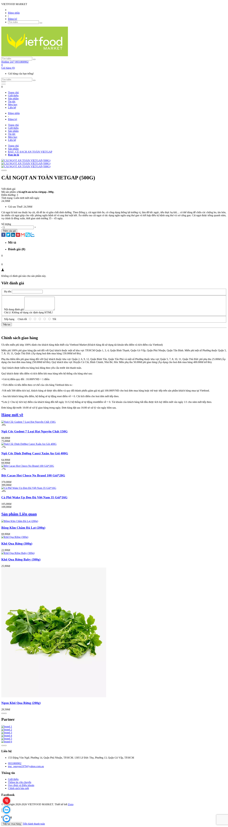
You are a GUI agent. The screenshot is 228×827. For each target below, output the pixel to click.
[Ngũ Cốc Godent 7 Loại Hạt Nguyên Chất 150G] (28, 421)
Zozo (70, 804)
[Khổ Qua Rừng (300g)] (14, 537)
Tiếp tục (7, 324)
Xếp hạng (9, 319)
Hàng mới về (12, 415)
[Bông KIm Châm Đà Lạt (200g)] (19, 521)
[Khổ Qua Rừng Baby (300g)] (18, 553)
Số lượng (6, 224)
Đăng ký (12, 18)
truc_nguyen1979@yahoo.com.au (26, 766)
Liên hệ (12, 107)
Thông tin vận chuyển (19, 782)
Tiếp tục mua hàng (12, 824)
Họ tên (7, 291)
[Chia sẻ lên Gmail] (23, 235)
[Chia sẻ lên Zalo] (32, 235)
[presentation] (2, 170)
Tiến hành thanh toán (34, 823)
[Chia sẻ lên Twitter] (8, 235)
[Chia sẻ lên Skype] (28, 235)
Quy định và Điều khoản (21, 785)
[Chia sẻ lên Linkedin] (13, 235)
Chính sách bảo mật (18, 788)
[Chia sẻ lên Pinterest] (18, 235)
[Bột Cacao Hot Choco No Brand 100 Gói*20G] (27, 465)
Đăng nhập (14, 12)
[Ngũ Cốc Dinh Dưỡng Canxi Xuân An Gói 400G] (29, 444)
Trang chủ (13, 92)
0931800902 (14, 763)
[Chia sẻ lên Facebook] (3, 235)
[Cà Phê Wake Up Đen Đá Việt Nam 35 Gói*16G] (28, 488)
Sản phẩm (13, 98)
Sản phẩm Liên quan (19, 514)
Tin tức (12, 101)
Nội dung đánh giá (14, 309)
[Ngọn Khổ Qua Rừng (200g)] (53, 696)
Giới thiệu (13, 95)
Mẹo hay (12, 104)
